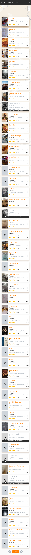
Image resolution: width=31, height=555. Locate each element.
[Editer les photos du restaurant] (5, 170)
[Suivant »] (21, 551)
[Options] (27, 21)
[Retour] (5, 2)
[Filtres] (29, 2)
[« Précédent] (9, 551)
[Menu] (1, 2)
